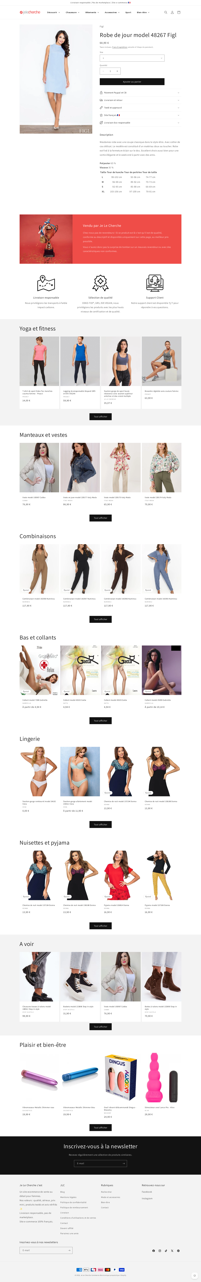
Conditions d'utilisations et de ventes (78, 1217)
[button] (166, 12)
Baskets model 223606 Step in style (78, 1006)
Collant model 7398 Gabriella (35, 700)
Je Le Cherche (86, 1275)
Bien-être (105, 1202)
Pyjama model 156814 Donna (116, 905)
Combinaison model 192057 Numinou (79, 599)
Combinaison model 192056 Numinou (120, 599)
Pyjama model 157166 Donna (157, 905)
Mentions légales (68, 1197)
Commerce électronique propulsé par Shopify (109, 1275)
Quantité (103, 65)
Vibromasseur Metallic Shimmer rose (38, 1107)
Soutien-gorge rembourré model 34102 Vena (39, 802)
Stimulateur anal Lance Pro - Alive (159, 1107)
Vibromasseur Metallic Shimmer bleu (79, 1107)
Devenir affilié (66, 1228)
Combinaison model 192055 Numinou (161, 599)
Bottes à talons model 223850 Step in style (161, 1007)
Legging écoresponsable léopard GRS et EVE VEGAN (79, 392)
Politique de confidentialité (73, 1202)
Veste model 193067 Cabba (34, 497)
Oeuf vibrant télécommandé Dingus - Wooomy (120, 1108)
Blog (62, 1192)
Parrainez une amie (69, 1233)
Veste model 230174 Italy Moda (158, 497)
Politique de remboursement (74, 1207)
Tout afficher (100, 416)
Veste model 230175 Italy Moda (117, 497)
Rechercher (106, 1192)
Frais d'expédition (119, 47)
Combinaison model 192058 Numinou (39, 599)
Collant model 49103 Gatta (115, 700)
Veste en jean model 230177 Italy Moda (80, 497)
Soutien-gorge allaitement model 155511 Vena (77, 802)
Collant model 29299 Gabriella (158, 700)
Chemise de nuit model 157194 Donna (120, 801)
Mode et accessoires (110, 1197)
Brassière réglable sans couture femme (161, 391)
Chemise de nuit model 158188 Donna (161, 801)
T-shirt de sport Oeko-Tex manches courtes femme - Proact (37, 392)
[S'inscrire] (123, 1163)
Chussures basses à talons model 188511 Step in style (37, 1007)
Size (101, 52)
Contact (64, 1223)
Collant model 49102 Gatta (74, 700)
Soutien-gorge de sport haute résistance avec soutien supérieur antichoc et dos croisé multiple (118, 393)
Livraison (64, 1212)
